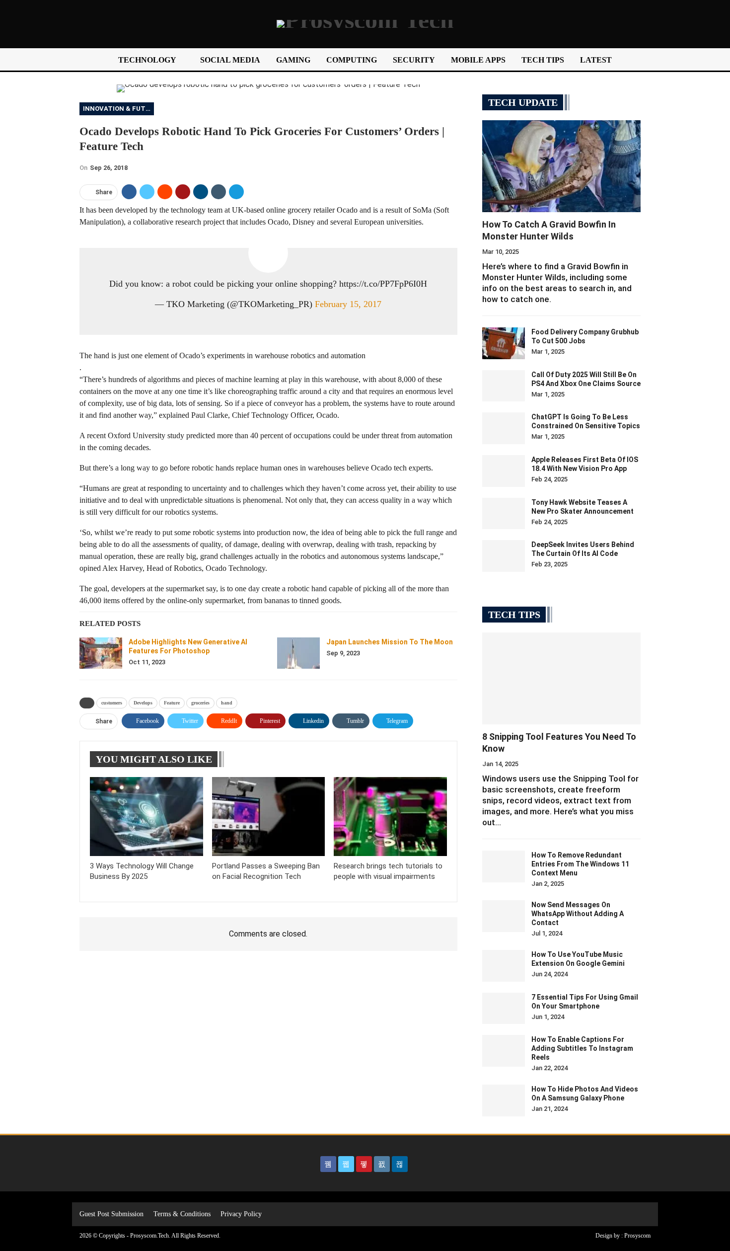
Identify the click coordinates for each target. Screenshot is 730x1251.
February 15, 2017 (348, 304)
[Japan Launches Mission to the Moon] (298, 653)
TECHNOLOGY (147, 60)
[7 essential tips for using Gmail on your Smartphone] (503, 1008)
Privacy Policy (241, 1214)
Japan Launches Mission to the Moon (389, 642)
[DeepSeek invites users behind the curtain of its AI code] (503, 556)
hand (226, 702)
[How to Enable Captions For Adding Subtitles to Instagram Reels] (503, 1051)
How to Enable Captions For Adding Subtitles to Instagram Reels (582, 1048)
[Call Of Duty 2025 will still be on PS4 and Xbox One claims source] (503, 386)
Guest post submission (111, 1214)
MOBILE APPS (478, 60)
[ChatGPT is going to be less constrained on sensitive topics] (503, 428)
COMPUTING (351, 60)
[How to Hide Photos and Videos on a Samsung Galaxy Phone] (503, 1100)
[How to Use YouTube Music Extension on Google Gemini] (503, 966)
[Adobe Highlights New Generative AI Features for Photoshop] (100, 653)
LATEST (596, 60)
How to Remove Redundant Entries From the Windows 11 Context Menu (580, 864)
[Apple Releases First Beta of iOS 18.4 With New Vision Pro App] (503, 471)
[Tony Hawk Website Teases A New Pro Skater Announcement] (503, 514)
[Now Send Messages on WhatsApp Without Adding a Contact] (503, 916)
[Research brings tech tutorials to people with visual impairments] (390, 816)
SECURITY (414, 60)
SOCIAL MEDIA (230, 60)
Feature (172, 702)
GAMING (293, 60)
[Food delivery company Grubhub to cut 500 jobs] (503, 343)
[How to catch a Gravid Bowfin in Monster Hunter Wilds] (561, 166)
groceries (200, 702)
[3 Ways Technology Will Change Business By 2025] (146, 816)
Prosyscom (637, 1235)
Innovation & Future (118, 108)
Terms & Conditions (182, 1214)
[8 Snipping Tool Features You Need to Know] (561, 678)
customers (111, 702)
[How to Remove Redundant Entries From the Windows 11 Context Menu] (503, 866)
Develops (143, 702)
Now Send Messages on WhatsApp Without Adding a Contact (577, 914)
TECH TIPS (542, 60)
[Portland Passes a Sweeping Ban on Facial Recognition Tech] (268, 816)
